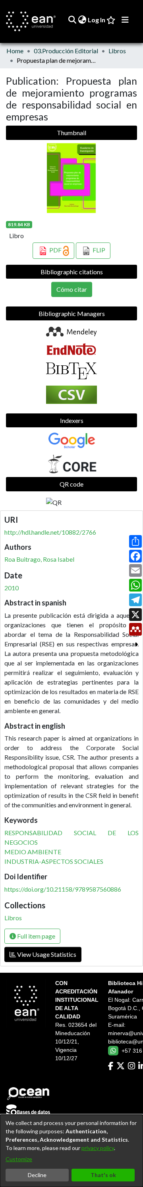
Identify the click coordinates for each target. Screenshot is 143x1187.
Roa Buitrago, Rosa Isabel (39, 559)
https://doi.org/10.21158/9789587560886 (62, 889)
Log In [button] (97, 19)
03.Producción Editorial (66, 50)
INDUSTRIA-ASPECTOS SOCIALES (53, 861)
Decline (37, 1174)
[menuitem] (82, 20)
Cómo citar (71, 289)
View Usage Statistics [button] (46, 954)
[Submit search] (72, 20)
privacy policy (97, 1147)
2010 (11, 588)
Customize (19, 1159)
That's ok (103, 1174)
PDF (55, 250)
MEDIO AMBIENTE (32, 851)
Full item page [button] (35, 936)
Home (14, 50)
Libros (117, 50)
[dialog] (71, 1151)
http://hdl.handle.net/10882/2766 (50, 532)
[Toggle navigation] (125, 19)
